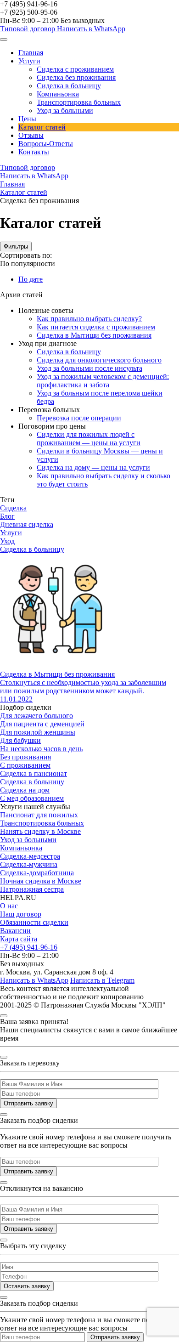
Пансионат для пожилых (39, 815)
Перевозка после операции (79, 418)
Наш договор (20, 914)
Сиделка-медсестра (30, 856)
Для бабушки (20, 740)
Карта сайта (18, 939)
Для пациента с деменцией (42, 724)
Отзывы (31, 135)
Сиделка (13, 508)
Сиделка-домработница (37, 873)
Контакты (33, 152)
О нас (9, 906)
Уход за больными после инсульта (89, 368)
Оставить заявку (27, 1286)
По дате (30, 279)
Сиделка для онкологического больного (99, 360)
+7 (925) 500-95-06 (28, 12)
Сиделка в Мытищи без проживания (94, 335)
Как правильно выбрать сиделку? (89, 319)
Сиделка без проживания (76, 77)
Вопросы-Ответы (45, 143)
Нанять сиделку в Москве (40, 831)
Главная (30, 53)
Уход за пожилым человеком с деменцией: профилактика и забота (103, 381)
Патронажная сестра (32, 889)
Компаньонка (58, 94)
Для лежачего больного (36, 715)
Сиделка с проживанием (75, 69)
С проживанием (25, 765)
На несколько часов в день (41, 749)
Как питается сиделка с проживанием (96, 327)
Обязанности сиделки (34, 922)
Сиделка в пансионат (33, 773)
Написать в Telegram (102, 980)
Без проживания (25, 757)
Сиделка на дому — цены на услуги (93, 467)
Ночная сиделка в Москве (40, 881)
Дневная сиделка (26, 524)
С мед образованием (32, 798)
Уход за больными (65, 110)
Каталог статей (42, 127)
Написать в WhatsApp (91, 29)
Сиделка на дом (25, 790)
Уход (7, 541)
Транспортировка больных (79, 102)
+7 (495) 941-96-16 (28, 4)
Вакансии (15, 930)
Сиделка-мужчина (28, 864)
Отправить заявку (28, 1103)
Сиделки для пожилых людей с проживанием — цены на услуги (88, 438)
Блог (7, 516)
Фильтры (16, 246)
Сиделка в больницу (69, 86)
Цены (27, 119)
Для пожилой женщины (37, 732)
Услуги (29, 61)
